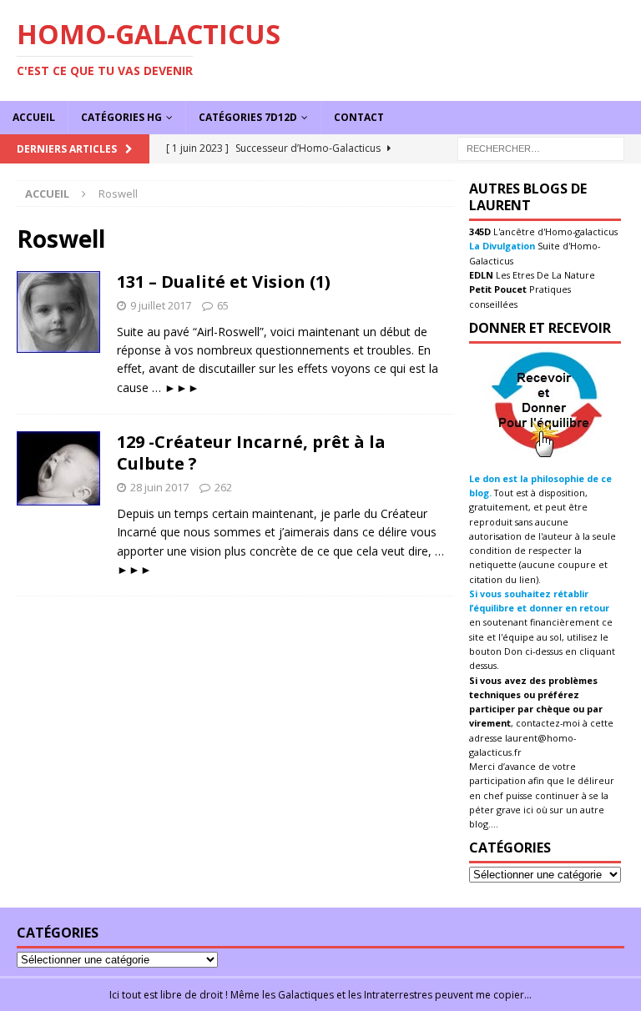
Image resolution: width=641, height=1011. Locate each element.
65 (223, 305)
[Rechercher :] (540, 147)
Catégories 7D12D (248, 117)
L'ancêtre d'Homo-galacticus (554, 231)
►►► (181, 387)
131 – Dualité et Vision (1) (224, 281)
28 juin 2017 (159, 487)
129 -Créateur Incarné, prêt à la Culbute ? (251, 452)
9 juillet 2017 (160, 305)
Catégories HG (121, 117)
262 (223, 487)
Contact (359, 117)
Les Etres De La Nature (544, 275)
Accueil (34, 117)
